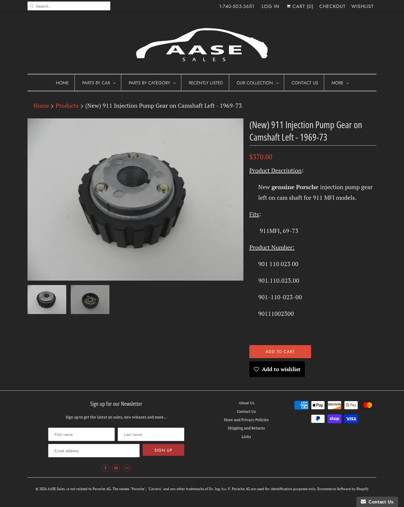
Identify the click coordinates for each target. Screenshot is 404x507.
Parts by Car (96, 83)
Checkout (332, 6)
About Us (246, 402)
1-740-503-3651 (236, 6)
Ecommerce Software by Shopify (343, 489)
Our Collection (255, 83)
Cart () (302, 6)
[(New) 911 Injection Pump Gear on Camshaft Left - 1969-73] (135, 199)
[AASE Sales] (202, 44)
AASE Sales (56, 489)
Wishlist (362, 6)
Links (246, 436)
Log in (270, 6)
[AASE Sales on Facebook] (105, 468)
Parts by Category (149, 83)
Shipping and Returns (246, 428)
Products (67, 106)
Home (62, 83)
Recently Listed (206, 83)
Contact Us (305, 83)
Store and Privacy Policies (246, 419)
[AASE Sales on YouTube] (116, 468)
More (337, 83)
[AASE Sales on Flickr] (127, 468)
